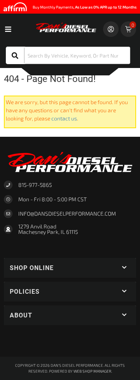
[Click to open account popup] (111, 29)
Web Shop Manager (92, 371)
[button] (68, 55)
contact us (64, 118)
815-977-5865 (35, 184)
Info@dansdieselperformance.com (67, 213)
